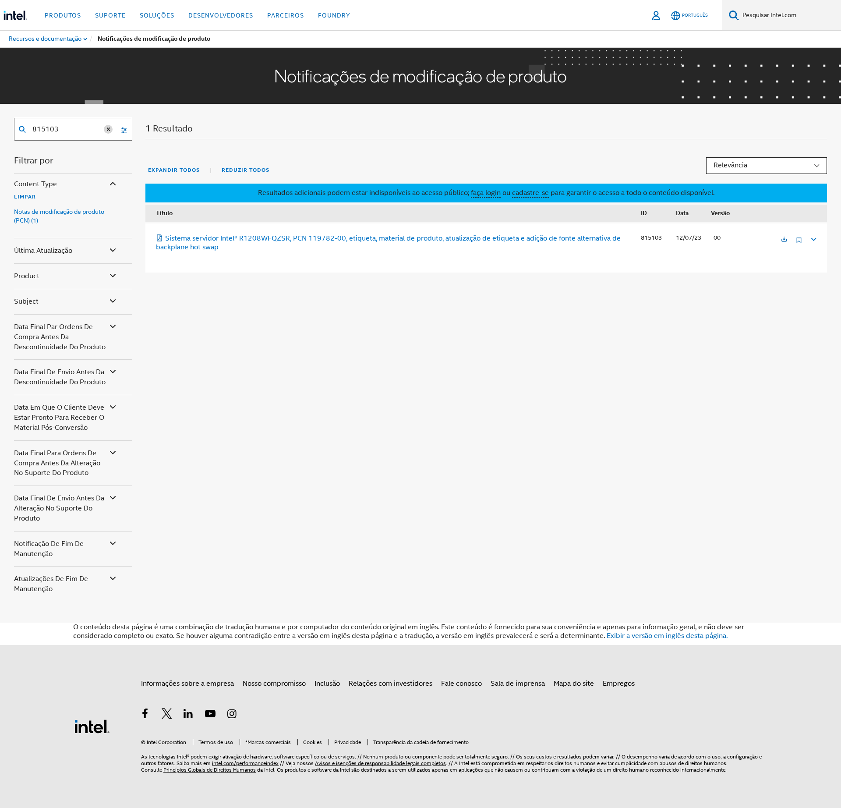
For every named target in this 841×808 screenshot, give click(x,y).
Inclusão (327, 683)
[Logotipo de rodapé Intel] (92, 726)
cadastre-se (530, 192)
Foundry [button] (334, 15)
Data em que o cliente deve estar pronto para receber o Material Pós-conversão (59, 417)
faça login (486, 192)
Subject (26, 301)
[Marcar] (798, 243)
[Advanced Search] (121, 129)
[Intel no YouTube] (210, 715)
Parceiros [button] (285, 15)
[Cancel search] (108, 129)
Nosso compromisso (274, 683)
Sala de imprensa (518, 683)
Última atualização (43, 250)
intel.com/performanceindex (245, 763)
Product (26, 276)
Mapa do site (574, 683)
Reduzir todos (245, 170)
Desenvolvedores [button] (220, 15)
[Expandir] (812, 238)
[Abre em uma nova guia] (784, 240)
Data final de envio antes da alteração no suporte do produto (59, 508)
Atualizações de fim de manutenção (51, 583)
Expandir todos (174, 170)
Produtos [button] (63, 15)
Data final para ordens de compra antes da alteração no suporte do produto (57, 463)
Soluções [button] (157, 15)
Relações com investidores (390, 683)
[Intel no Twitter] (166, 715)
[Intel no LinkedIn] (188, 715)
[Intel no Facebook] (145, 715)
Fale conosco (461, 683)
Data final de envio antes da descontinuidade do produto (60, 377)
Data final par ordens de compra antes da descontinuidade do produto (60, 336)
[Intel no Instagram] (231, 715)
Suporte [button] (110, 15)
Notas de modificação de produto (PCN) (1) (59, 216)
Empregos (619, 683)
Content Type (35, 184)
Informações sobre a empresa (187, 683)
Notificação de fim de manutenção (49, 548)
